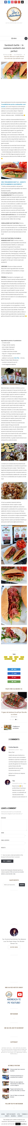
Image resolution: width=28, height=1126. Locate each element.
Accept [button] (18, 1123)
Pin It (15, 677)
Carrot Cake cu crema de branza (14, 712)
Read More (24, 1124)
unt (16, 659)
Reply (21, 749)
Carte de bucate (10, 1114)
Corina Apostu (13, 747)
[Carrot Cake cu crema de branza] (14, 700)
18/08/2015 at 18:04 (14, 749)
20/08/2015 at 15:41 (17, 783)
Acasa (3, 1114)
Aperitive (6, 56)
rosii (11, 657)
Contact (20, 1116)
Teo (11, 54)
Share (15, 673)
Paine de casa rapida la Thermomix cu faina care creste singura (17, 1083)
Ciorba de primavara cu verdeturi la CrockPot (16, 1076)
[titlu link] (14, 997)
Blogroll (13, 1116)
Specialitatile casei (18, 58)
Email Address (5, 840)
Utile (18, 1114)
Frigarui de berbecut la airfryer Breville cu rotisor (17, 1089)
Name (2, 833)
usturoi (21, 659)
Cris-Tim (16, 358)
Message (3, 818)
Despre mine (14, 947)
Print (15, 681)
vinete (14, 661)
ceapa (5, 657)
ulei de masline (8, 659)
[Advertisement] (14, 30)
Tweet (15, 669)
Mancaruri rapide (15, 56)
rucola (16, 657)
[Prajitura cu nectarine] (8, 727)
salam (22, 657)
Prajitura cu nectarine (16, 727)
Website (3, 847)
